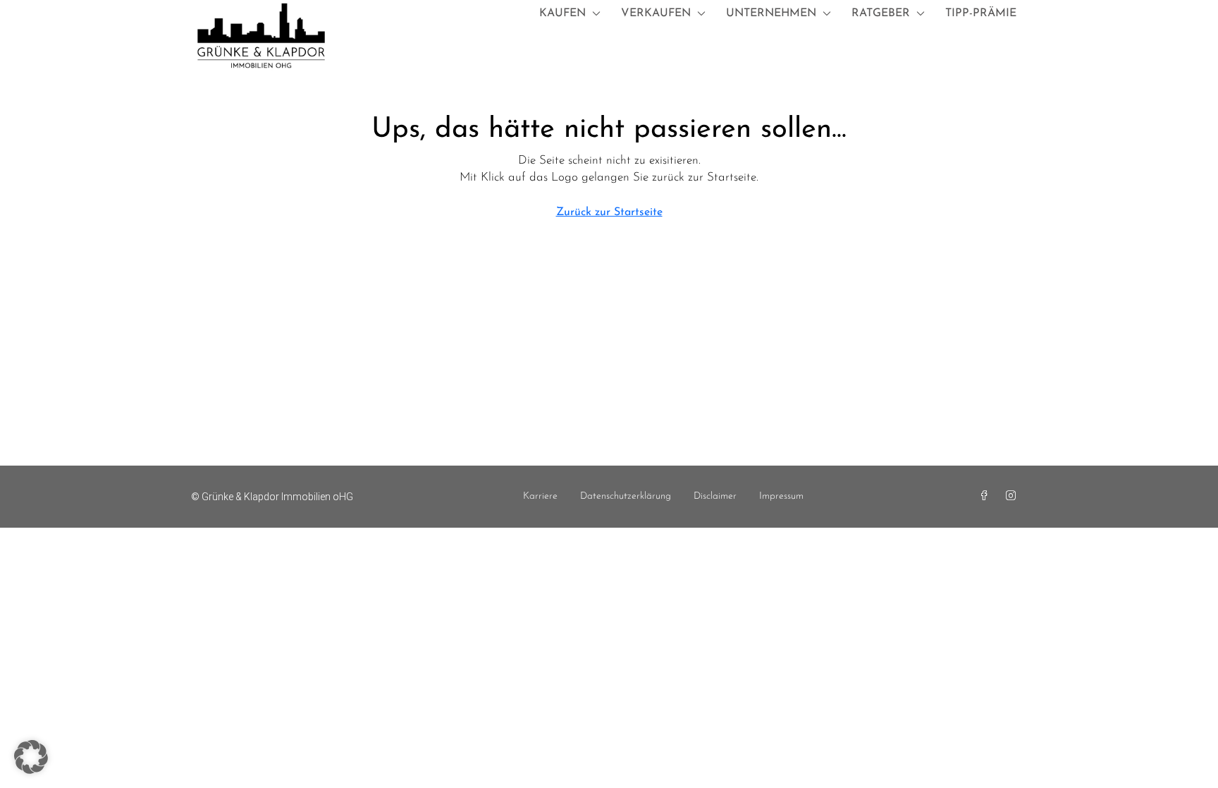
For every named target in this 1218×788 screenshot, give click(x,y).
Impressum (781, 496)
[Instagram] (1013, 497)
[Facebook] (987, 497)
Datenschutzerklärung (625, 496)
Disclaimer (715, 496)
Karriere (540, 496)
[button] (31, 757)
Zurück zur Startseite (609, 212)
